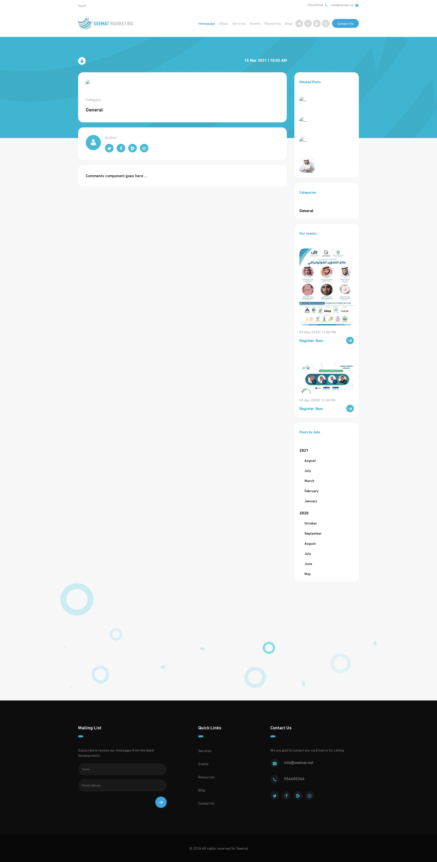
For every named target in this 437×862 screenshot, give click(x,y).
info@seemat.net (342, 5)
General (306, 210)
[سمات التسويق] (105, 23)
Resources (273, 23)
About (223, 23)
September (313, 533)
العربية (82, 5)
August (310, 460)
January (310, 501)
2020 (304, 513)
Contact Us (345, 23)
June (308, 563)
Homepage (207, 23)
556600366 (315, 5)
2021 (304, 450)
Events (255, 23)
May (307, 573)
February (311, 490)
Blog (288, 23)
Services (239, 23)
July (307, 470)
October (310, 523)
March (309, 480)
